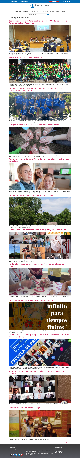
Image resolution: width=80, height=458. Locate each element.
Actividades (34, 11)
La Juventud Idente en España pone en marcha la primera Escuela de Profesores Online (39, 336)
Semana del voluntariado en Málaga (24, 407)
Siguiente (68, 442)
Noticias (52, 11)
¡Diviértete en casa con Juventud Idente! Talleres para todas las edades (36, 265)
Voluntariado (25, 11)
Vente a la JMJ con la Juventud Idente (25, 57)
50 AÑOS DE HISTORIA (44, 11)
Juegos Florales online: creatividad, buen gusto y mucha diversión (37, 230)
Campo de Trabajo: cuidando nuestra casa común (31, 195)
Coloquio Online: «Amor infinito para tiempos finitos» (32, 300)
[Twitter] (65, 1)
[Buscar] (48, 14)
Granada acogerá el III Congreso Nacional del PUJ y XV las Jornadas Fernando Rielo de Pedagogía (38, 22)
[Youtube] (67, 1)
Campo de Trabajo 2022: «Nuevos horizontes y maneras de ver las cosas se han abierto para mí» (37, 89)
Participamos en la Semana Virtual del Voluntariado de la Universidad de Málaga (39, 160)
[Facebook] (14, 455)
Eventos (57, 11)
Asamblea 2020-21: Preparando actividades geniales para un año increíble (37, 372)
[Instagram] (64, 1)
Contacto (63, 11)
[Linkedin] (69, 1)
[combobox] (38, 14)
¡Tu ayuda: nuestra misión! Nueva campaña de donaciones (34, 124)
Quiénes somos (18, 11)
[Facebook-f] (62, 1)
